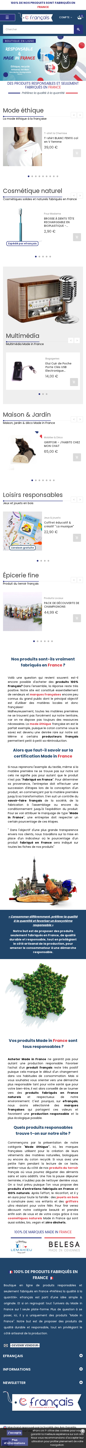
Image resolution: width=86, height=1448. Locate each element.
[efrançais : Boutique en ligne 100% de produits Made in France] (35, 17)
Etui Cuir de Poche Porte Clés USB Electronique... (58, 367)
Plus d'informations (14, 1441)
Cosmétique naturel (32, 191)
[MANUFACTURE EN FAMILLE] (64, 1246)
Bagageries (52, 358)
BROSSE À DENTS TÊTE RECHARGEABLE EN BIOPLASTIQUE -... (59, 222)
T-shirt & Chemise (55, 133)
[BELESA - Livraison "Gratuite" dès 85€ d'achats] (21, 1246)
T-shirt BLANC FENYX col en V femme (61, 139)
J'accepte (14, 1432)
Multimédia (22, 335)
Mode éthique (23, 110)
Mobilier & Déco (53, 437)
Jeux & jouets (52, 517)
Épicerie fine (21, 575)
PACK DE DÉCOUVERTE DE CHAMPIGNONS (61, 604)
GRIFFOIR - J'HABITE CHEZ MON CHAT (62, 444)
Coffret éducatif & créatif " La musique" (59, 524)
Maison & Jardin (27, 414)
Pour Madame (52, 213)
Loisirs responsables (33, 495)
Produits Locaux (53, 598)
